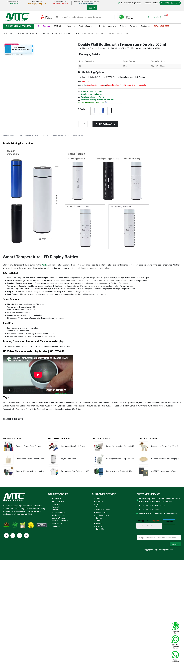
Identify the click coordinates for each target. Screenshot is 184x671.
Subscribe (169, 522)
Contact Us (145, 26)
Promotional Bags (58, 512)
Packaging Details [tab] (60, 135)
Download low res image (91, 94)
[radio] (94, 111)
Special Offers (101, 512)
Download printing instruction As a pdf (97, 100)
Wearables (55, 510)
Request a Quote (107, 124)
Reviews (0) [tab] (78, 135)
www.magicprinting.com (37, 4)
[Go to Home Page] (4, 33)
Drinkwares (56, 504)
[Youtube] (19, 535)
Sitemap (99, 523)
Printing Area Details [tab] (28, 135)
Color (81, 109)
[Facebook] (6, 535)
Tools (132, 26)
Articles (123, 26)
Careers (99, 518)
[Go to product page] (8, 446)
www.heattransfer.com (60, 4)
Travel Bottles (125, 85)
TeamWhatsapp (129, 17)
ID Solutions (56, 526)
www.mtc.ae (14, 4)
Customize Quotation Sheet (92, 102)
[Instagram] (26, 535)
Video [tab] (45, 135)
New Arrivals (56, 499)
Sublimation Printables (60, 521)
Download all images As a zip (93, 97)
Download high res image (92, 91)
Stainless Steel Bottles (96, 85)
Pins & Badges (57, 523)
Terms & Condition (103, 510)
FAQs (98, 504)
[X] (12, 535)
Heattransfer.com (106, 26)
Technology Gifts (58, 501)
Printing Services (86, 26)
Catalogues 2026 (102, 515)
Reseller (99, 521)
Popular (69, 26)
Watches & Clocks (58, 515)
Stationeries (56, 507)
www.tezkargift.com (86, 4)
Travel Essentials (139, 85)
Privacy (98, 507)
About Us (99, 501)
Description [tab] (8, 135)
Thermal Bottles (112, 85)
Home (98, 499)
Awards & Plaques (58, 518)
